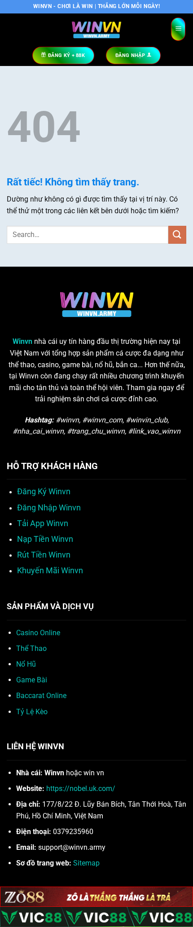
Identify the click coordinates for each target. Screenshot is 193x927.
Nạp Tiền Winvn (45, 539)
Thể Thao (31, 648)
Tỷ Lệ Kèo (32, 711)
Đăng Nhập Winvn (49, 507)
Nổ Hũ (26, 664)
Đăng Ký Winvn (43, 491)
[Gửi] (177, 234)
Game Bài (31, 680)
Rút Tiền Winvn (43, 554)
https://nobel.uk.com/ (80, 788)
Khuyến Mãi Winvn (50, 570)
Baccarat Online (41, 695)
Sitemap (86, 863)
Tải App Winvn (42, 523)
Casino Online (38, 632)
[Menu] (178, 29)
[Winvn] (96, 29)
